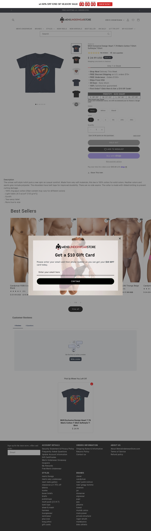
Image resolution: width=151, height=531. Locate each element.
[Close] (120, 238)
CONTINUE (75, 281)
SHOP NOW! (104, 4)
